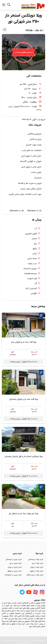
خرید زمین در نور (16, 563)
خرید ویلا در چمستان (35, 559)
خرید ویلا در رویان (36, 567)
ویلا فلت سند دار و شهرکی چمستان (23, 399)
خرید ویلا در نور (37, 563)
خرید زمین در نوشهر (15, 571)
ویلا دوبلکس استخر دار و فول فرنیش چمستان (23, 456)
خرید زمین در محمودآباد (13, 574)
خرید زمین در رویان (15, 567)
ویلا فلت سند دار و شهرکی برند (23, 342)
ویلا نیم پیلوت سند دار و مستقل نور (23, 513)
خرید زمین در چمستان (14, 559)
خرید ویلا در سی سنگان (35, 574)
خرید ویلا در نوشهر (36, 571)
